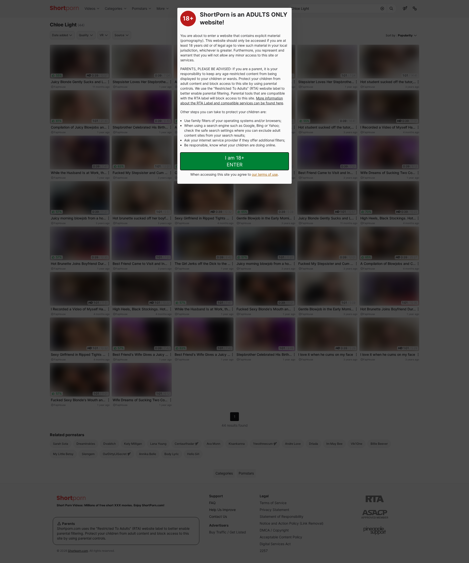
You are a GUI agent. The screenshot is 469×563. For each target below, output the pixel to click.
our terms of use (265, 174)
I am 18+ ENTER (234, 161)
